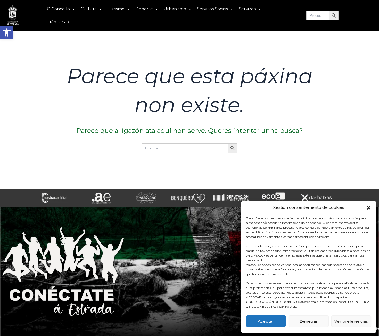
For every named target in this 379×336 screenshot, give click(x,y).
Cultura (89, 8)
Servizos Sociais (212, 8)
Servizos (247, 8)
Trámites (56, 21)
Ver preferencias (351, 321)
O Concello (58, 8)
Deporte (144, 8)
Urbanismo (175, 8)
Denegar (309, 321)
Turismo (116, 8)
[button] (6, 32)
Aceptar (266, 321)
